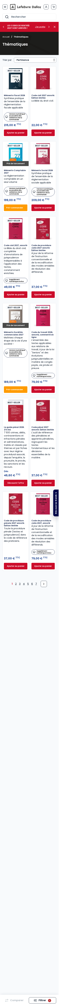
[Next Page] (44, 584)
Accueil (6, 36)
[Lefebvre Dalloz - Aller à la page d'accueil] (25, 7)
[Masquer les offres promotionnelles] (55, 27)
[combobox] (29, 17)
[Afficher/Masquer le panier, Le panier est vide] (53, 6)
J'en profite (40, 27)
